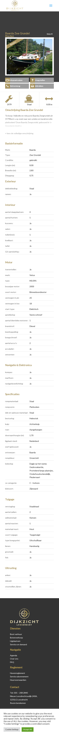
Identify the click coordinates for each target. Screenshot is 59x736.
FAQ (12, 662)
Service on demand (18, 644)
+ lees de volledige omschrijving (19, 133)
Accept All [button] (27, 729)
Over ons (14, 658)
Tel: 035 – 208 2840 (19, 693)
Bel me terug (15, 86)
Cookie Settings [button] (11, 729)
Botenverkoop (16, 637)
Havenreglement (17, 673)
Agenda (13, 655)
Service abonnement (19, 676)
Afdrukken (39, 86)
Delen (49, 34)
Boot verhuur (16, 634)
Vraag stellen (40, 80)
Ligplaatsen (15, 641)
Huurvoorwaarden (18, 680)
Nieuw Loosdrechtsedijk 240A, (23, 696)
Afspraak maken (16, 80)
